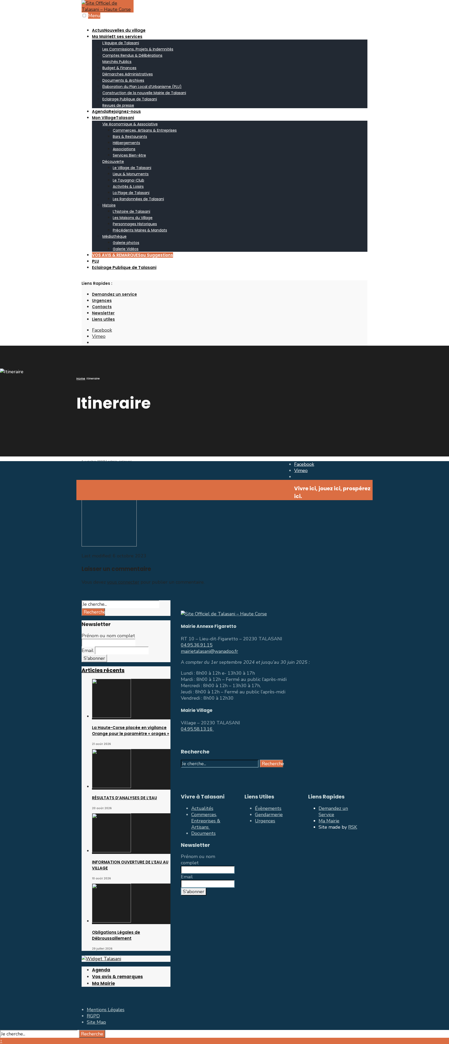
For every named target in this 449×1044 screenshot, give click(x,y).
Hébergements (126, 142)
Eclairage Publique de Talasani (129, 99)
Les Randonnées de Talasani (138, 199)
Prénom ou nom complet (108, 636)
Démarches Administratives (127, 74)
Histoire (109, 205)
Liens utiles (103, 319)
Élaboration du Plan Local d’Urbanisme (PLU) (142, 86)
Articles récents (103, 670)
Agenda (116, 111)
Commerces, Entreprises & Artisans (205, 820)
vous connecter (123, 582)
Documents (203, 833)
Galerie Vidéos (125, 249)
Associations (124, 149)
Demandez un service (114, 294)
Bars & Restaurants (130, 136)
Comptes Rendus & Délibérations (132, 55)
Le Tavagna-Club (128, 180)
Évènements (268, 808)
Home (80, 378)
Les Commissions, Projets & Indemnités (137, 49)
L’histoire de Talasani (131, 211)
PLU (95, 261)
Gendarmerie (269, 814)
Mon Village (113, 117)
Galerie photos (126, 242)
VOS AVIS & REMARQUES (132, 255)
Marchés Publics (116, 61)
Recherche (94, 612)
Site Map (96, 1022)
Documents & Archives (123, 80)
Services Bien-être (129, 155)
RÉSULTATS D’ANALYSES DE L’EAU (124, 798)
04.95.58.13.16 (197, 729)
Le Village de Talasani (132, 167)
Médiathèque (114, 236)
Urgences (102, 300)
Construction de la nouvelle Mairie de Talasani (144, 92)
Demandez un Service (333, 811)
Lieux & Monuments (131, 174)
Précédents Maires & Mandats (140, 230)
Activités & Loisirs (128, 186)
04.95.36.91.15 (197, 645)
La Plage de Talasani (131, 192)
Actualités (202, 808)
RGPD (93, 1016)
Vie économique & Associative (130, 124)
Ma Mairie (117, 36)
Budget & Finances (119, 67)
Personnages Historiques (135, 224)
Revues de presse (118, 105)
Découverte (113, 161)
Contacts (102, 307)
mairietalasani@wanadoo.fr (209, 651)
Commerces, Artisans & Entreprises (145, 130)
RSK (352, 827)
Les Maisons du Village (133, 217)
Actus (119, 30)
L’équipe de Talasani (120, 43)
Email (88, 650)
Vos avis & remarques (117, 977)
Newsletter (103, 313)
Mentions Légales (105, 1010)
